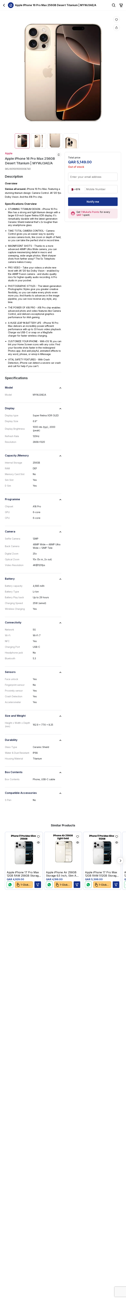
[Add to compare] (58, 154)
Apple (8, 153)
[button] (37, 884)
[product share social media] (116, 27)
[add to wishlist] (116, 19)
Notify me (93, 201)
